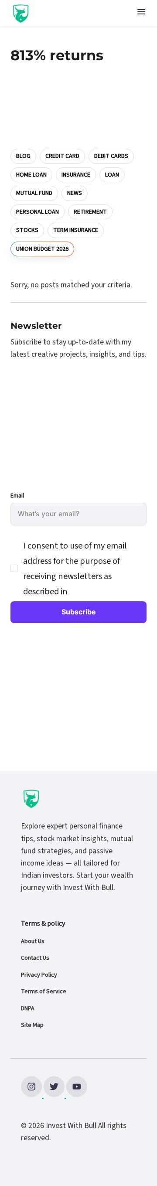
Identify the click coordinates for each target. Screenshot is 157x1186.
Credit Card (62, 156)
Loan (112, 174)
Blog (23, 156)
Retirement (90, 212)
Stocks (27, 230)
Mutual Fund (34, 193)
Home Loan (31, 174)
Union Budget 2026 (42, 248)
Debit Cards (111, 156)
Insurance (75, 174)
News (74, 193)
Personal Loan (37, 212)
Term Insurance (75, 230)
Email (17, 495)
